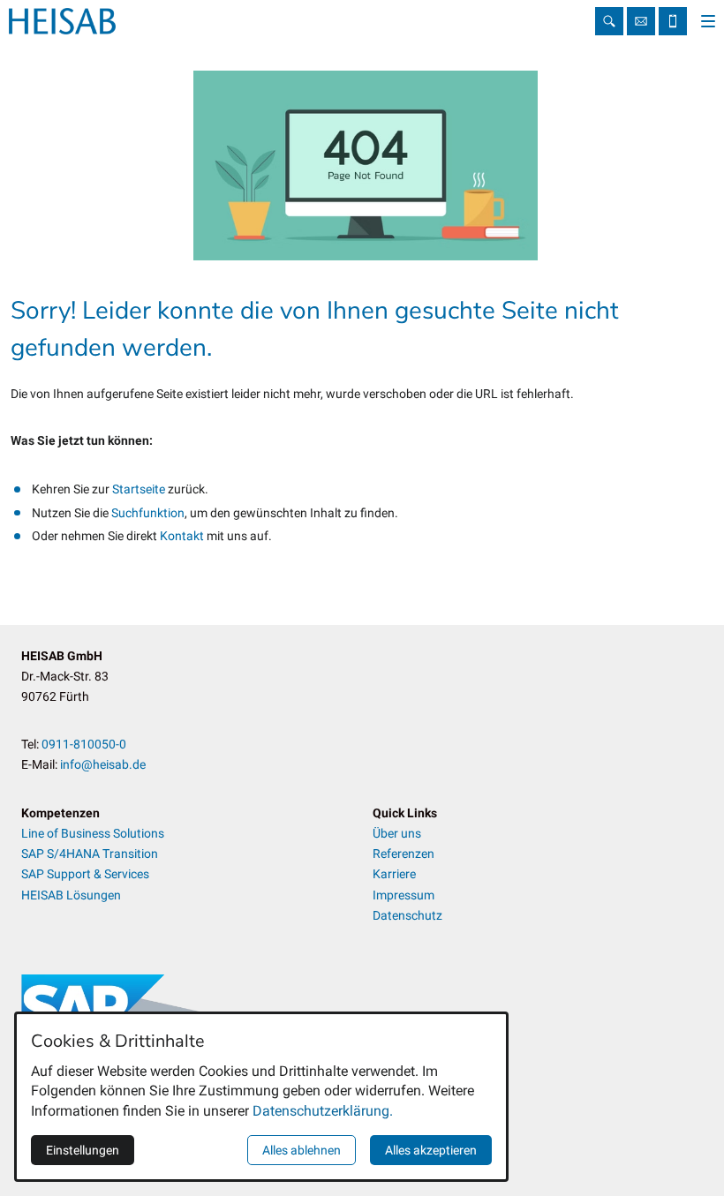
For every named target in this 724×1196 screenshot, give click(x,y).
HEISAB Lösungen (71, 895)
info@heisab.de (641, 21)
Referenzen (403, 853)
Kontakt (183, 536)
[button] (708, 21)
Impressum (403, 895)
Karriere (394, 874)
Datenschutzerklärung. (323, 1110)
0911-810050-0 (83, 744)
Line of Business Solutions (92, 833)
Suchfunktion (148, 513)
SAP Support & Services (85, 874)
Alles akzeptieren (431, 1150)
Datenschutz (407, 915)
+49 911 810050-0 (673, 21)
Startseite (140, 489)
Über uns (397, 833)
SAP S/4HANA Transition (89, 853)
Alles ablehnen (301, 1150)
